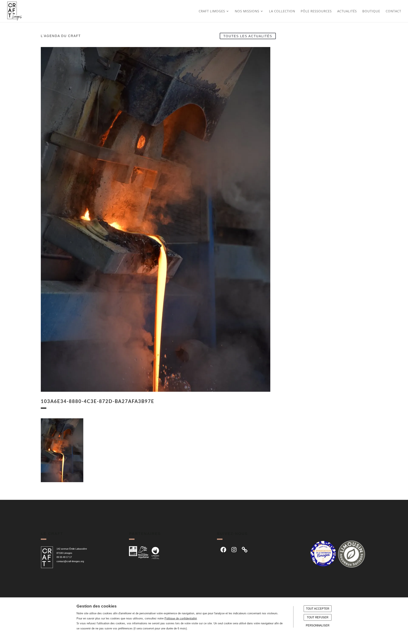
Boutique (371, 11)
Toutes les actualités (247, 36)
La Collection (282, 11)
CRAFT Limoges (212, 11)
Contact (393, 11)
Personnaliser (317, 625)
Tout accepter (317, 608)
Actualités (347, 11)
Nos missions (247, 11)
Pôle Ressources (316, 11)
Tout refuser (317, 617)
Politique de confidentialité (180, 618)
